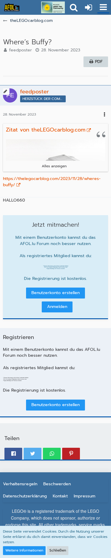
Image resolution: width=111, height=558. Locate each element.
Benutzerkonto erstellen (55, 293)
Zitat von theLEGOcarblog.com (46, 130)
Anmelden (57, 307)
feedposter (20, 50)
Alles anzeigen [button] (54, 166)
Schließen (57, 550)
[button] (103, 7)
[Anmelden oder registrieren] (88, 7)
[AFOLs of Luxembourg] (12, 7)
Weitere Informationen (24, 550)
